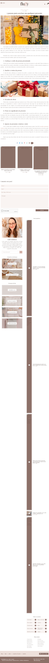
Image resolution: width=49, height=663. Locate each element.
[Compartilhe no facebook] (17, 143)
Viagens (39, 631)
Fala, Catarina (29, 643)
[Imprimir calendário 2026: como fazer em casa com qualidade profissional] (37, 565)
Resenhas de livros (30, 631)
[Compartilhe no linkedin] (22, 143)
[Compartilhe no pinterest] (24, 143)
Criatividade (29, 619)
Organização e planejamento (40, 629)
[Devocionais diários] (12, 312)
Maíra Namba (29, 646)
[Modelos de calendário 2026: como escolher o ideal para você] (37, 513)
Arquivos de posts (17, 653)
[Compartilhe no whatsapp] (27, 143)
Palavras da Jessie (41, 643)
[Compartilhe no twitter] (20, 143)
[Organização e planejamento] (12, 275)
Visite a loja (44, 653)
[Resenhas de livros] (12, 264)
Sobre (10, 653)
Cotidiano (39, 622)
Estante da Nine (29, 641)
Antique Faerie (29, 639)
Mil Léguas (39, 639)
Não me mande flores (41, 641)
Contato (24, 653)
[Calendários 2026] (12, 290)
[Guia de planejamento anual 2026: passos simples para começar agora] (37, 365)
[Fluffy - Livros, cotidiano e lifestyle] (24, 4)
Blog (2, 653)
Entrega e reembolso (24, 660)
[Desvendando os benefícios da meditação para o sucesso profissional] (40, 158)
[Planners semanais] (12, 301)
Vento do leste (40, 646)
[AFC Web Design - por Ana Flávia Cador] (37, 660)
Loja (6, 653)
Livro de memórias (30, 644)
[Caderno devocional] (12, 323)
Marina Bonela (29, 647)
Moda (39, 625)
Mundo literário (30, 628)
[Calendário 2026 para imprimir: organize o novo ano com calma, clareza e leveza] (37, 268)
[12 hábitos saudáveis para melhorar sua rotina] (25, 157)
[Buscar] (21, 252)
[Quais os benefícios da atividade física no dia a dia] (8, 157)
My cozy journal (40, 640)
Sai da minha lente (41, 644)
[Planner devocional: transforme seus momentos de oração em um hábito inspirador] (37, 462)
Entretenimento (29, 625)
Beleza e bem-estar (24, 9)
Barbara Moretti (29, 640)
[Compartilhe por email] (29, 143)
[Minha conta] (45, 4)
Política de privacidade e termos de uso (10, 660)
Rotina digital (29, 622)
